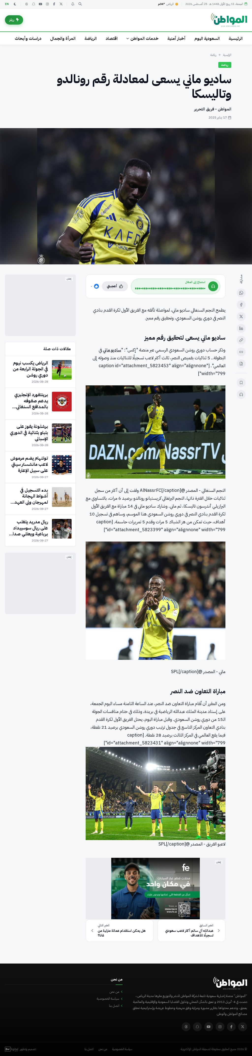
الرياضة (90, 38)
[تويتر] (61, 4)
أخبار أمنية (176, 38)
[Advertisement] (40, 305)
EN (7, 4)
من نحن (114, 991)
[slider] (170, 288)
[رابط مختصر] (241, 351)
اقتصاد (112, 38)
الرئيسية (236, 38)
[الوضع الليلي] (15, 4)
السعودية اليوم (207, 38)
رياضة (213, 55)
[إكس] (241, 316)
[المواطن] (229, 20)
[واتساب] (241, 292)
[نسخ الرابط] (241, 340)
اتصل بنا (114, 1005)
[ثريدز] (26, 4)
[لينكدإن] (241, 328)
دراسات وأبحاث (28, 38)
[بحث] (80, 4)
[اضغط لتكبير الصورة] (126, 196)
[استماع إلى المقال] (241, 394)
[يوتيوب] (40, 4)
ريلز (11, 19)
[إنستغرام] (47, 4)
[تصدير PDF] (241, 363)
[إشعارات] (72, 4)
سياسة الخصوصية (108, 998)
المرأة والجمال (63, 38)
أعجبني (112, 286)
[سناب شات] (33, 4)
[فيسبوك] (54, 4)
